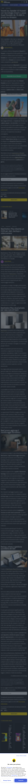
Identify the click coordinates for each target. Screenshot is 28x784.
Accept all (20, 780)
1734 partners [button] (9, 767)
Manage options (7, 780)
